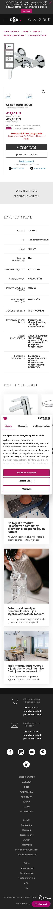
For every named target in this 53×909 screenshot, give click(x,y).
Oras (8, 97)
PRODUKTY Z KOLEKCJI (26, 196)
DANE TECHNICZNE (26, 190)
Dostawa (26, 830)
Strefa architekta (26, 878)
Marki (27, 806)
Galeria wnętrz (26, 777)
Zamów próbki (26, 873)
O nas (26, 883)
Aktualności (26, 811)
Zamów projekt (26, 868)
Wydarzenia (26, 792)
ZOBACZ (26, 11)
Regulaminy (26, 825)
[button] (9, 46)
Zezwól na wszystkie (26, 472)
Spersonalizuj (25, 481)
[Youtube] (32, 754)
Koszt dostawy (26, 835)
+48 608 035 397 (31, 731)
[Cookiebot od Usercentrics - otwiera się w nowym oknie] (38, 418)
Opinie (27, 863)
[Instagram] (21, 754)
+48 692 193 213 (18, 168)
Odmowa (26, 489)
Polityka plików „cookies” (26, 849)
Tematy (26, 801)
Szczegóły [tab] (23, 426)
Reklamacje (26, 844)
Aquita (29, 97)
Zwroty (26, 840)
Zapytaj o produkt (26, 161)
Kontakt (26, 820)
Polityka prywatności (26, 854)
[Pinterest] (43, 754)
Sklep (26, 787)
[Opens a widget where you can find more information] (41, 904)
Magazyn (26, 782)
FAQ (26, 887)
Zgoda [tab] (8, 426)
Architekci (26, 796)
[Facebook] (10, 754)
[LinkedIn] (26, 767)
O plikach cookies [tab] (41, 426)
